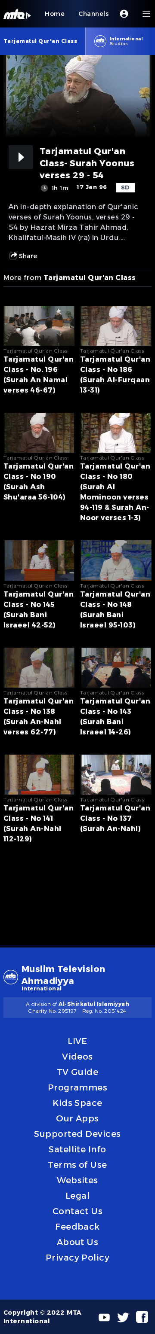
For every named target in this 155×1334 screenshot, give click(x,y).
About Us (78, 1242)
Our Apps (77, 1118)
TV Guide (78, 1072)
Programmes (78, 1087)
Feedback (77, 1226)
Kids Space (77, 1103)
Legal (77, 1196)
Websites (77, 1180)
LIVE (77, 1041)
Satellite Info (77, 1149)
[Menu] (146, 14)
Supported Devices (77, 1134)
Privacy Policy (78, 1257)
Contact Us (78, 1211)
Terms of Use (77, 1165)
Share (28, 256)
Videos (77, 1056)
